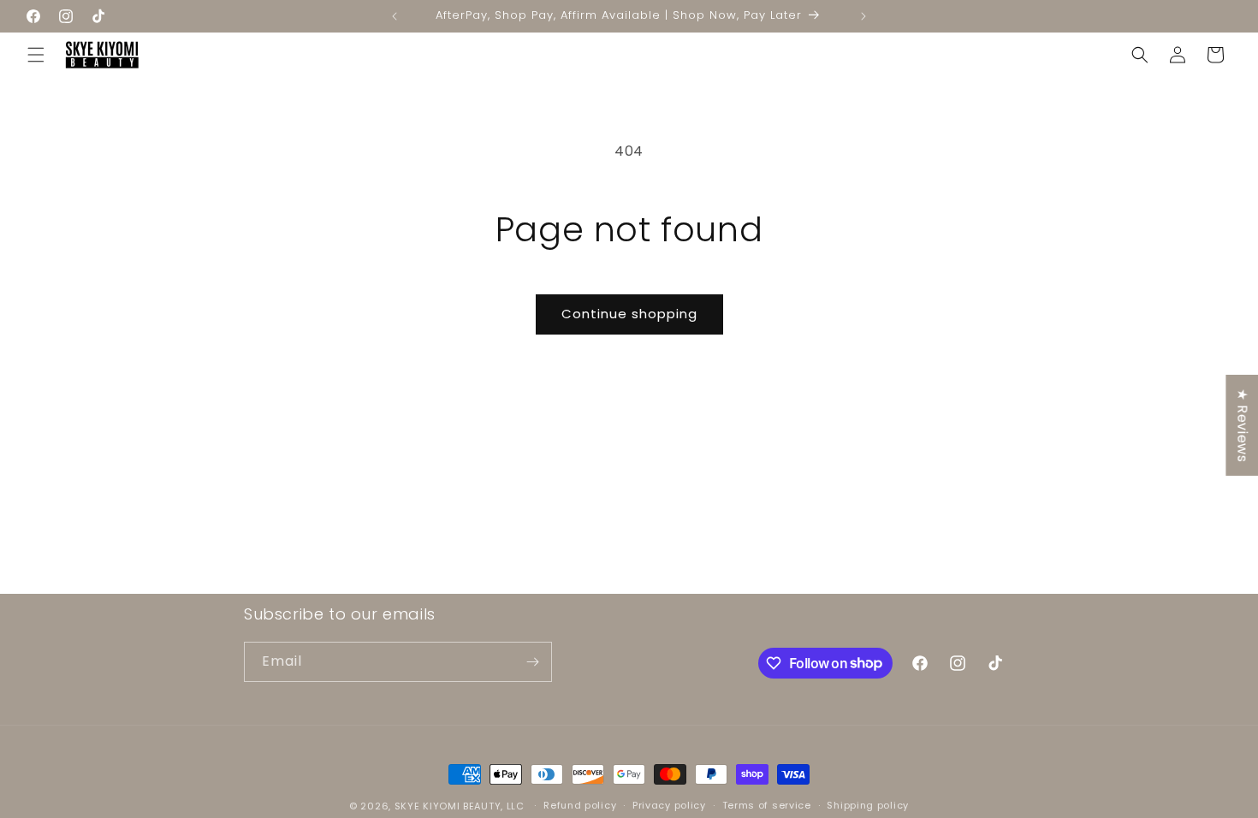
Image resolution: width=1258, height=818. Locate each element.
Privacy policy (669, 805)
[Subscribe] (532, 662)
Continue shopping (629, 314)
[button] (36, 55)
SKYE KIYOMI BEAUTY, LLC (460, 806)
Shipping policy (868, 805)
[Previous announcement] (394, 16)
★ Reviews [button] (1242, 425)
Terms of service (766, 805)
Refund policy (579, 805)
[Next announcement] (863, 16)
